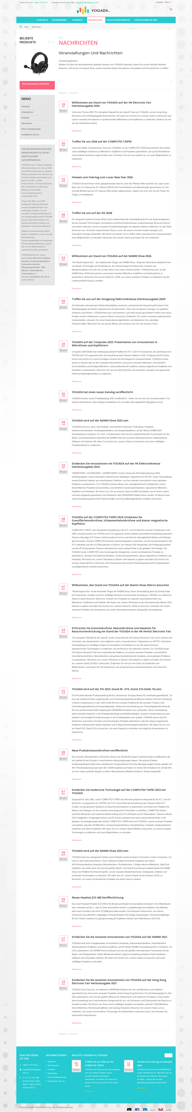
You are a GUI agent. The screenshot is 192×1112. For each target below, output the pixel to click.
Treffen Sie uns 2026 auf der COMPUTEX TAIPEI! (102, 141)
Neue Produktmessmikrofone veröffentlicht (100, 750)
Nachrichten (95, 20)
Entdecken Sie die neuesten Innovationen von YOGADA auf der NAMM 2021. (120, 937)
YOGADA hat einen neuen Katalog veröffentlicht (102, 392)
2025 (64, 221)
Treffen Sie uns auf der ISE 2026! (92, 213)
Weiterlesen (77, 131)
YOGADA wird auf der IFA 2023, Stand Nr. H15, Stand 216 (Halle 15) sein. (117, 689)
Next (49, 42)
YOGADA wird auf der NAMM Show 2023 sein (100, 851)
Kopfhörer (46, 258)
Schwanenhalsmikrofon (40, 261)
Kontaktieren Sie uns (146, 20)
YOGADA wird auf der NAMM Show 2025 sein (100, 420)
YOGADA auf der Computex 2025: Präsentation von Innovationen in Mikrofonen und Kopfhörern (114, 343)
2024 (64, 472)
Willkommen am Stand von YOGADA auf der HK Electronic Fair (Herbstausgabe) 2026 (111, 104)
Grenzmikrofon (28, 274)
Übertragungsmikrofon (31, 267)
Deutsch (167, 2)
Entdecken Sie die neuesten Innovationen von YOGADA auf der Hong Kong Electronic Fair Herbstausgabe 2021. (119, 981)
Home (26, 27)
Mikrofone (37, 258)
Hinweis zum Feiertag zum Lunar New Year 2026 (102, 177)
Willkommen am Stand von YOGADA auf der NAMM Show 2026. (112, 256)
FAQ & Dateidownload (118, 20)
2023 (64, 594)
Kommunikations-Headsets (35, 84)
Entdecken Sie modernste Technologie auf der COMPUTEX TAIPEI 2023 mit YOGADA (119, 791)
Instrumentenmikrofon (31, 264)
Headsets (25, 261)
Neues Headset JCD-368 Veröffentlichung (97, 897)
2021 (64, 906)
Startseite (42, 20)
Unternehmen (59, 20)
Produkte (77, 20)
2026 (64, 111)
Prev (53, 42)
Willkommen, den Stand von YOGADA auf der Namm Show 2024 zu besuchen (120, 585)
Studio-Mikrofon (36, 270)
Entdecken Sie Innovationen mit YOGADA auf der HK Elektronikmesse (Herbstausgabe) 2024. (116, 465)
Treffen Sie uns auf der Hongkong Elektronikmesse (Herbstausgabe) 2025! (118, 299)
